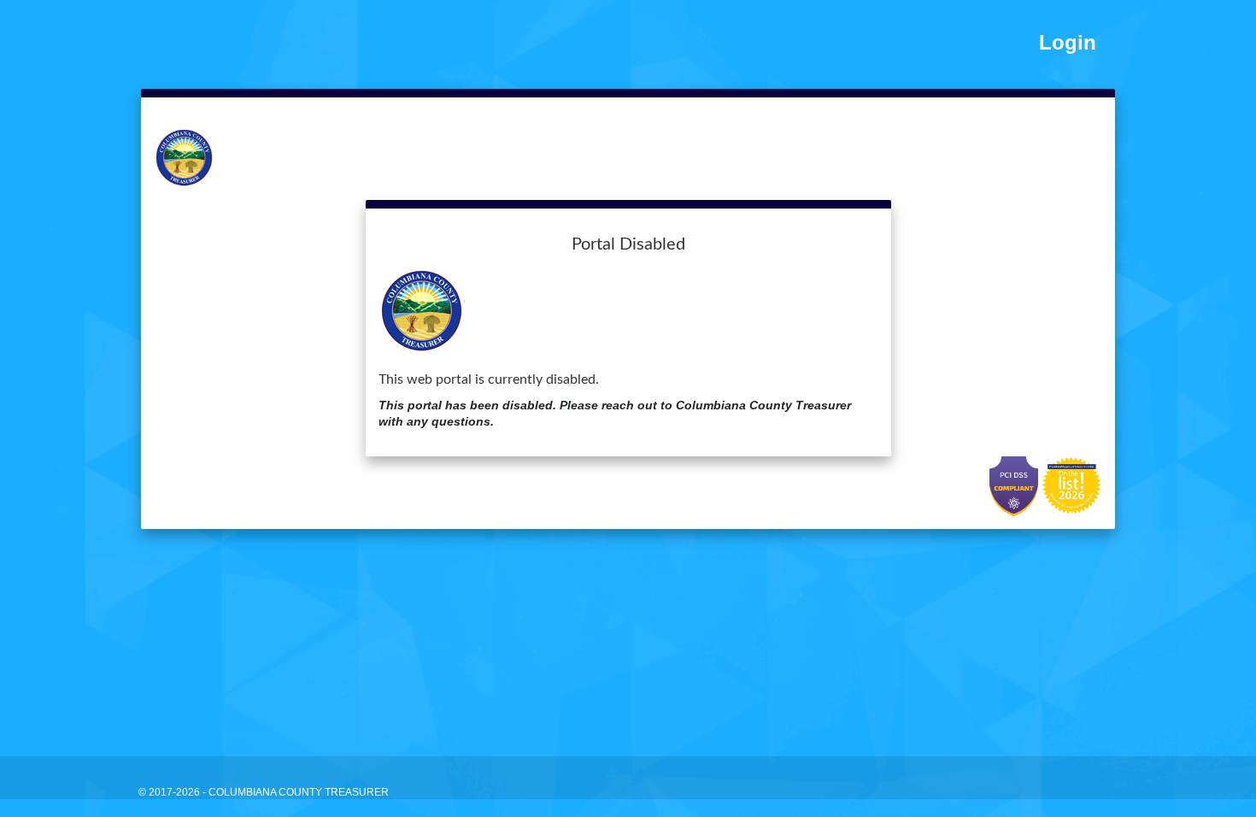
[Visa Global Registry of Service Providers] (1072, 485)
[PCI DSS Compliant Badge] (1015, 485)
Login (1067, 42)
